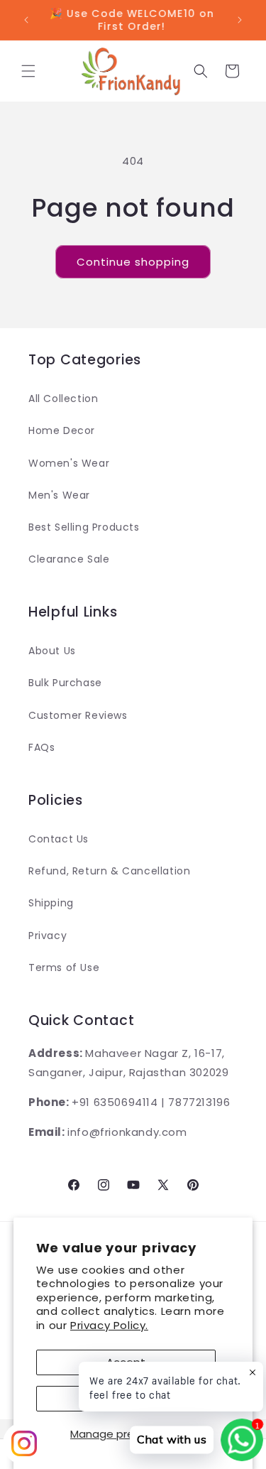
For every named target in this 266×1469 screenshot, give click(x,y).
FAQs (41, 747)
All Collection (63, 398)
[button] (28, 71)
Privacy (47, 935)
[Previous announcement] (26, 20)
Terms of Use (63, 967)
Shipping (51, 903)
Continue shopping (133, 261)
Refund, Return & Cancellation (109, 871)
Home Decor (61, 430)
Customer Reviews (78, 715)
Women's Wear (68, 463)
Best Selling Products (84, 527)
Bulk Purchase (65, 683)
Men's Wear (59, 495)
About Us (52, 651)
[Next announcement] (239, 20)
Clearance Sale (68, 559)
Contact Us (58, 839)
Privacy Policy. (109, 1325)
